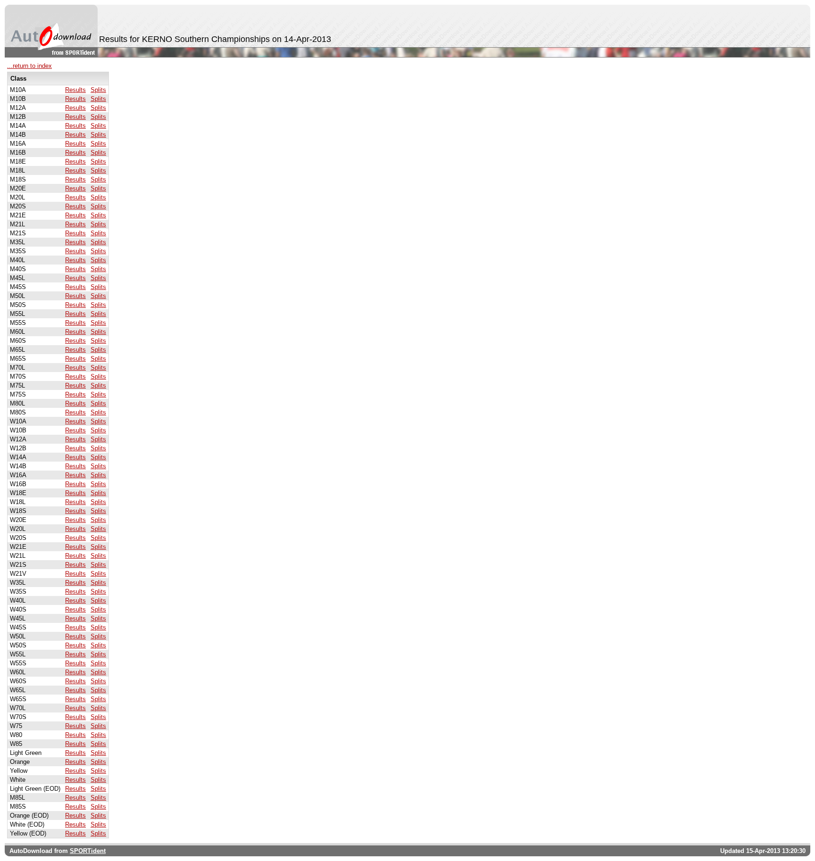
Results (75, 89)
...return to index (29, 65)
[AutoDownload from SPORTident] (51, 31)
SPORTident (88, 850)
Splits (98, 89)
